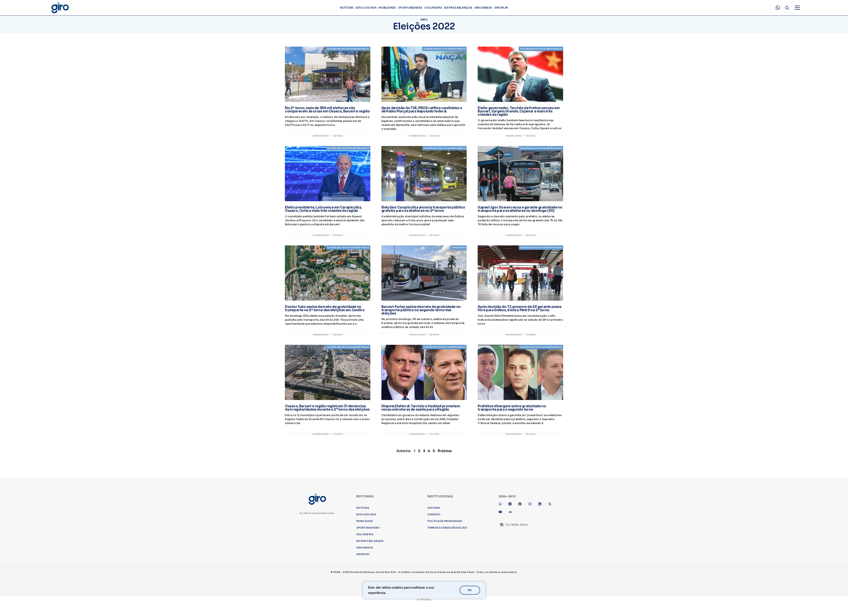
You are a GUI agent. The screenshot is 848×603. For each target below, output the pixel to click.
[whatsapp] (777, 7)
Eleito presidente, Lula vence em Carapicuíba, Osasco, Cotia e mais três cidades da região (323, 209)
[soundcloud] (511, 575)
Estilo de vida (366, 7)
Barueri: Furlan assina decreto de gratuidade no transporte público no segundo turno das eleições (421, 310)
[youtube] (502, 575)
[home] (60, 7)
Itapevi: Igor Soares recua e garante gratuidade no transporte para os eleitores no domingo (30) (520, 209)
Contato (433, 576)
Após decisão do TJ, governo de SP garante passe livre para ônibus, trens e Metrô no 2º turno (519, 308)
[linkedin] (541, 567)
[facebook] (521, 567)
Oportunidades (410, 7)
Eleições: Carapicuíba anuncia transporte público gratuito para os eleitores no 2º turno (423, 209)
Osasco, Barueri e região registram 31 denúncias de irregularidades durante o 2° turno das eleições (327, 407)
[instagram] (531, 567)
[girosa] (551, 567)
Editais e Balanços (458, 7)
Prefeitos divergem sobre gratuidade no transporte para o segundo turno (512, 407)
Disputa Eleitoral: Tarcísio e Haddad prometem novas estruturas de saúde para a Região (420, 407)
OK (470, 590)
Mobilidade (387, 7)
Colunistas (433, 7)
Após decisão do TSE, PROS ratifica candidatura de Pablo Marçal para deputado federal (421, 109)
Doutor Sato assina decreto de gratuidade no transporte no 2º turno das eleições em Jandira (324, 308)
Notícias (346, 7)
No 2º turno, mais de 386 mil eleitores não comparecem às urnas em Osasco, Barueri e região (327, 109)
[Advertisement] (424, 502)
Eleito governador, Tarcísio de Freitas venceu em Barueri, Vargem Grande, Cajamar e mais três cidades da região (519, 111)
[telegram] (511, 567)
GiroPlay (501, 7)
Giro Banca (483, 7)
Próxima (445, 451)
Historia (433, 569)
